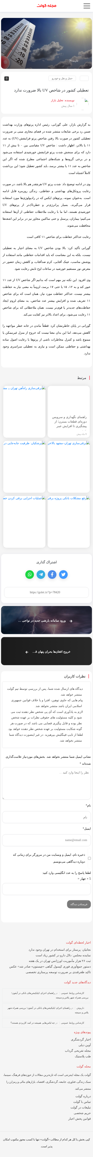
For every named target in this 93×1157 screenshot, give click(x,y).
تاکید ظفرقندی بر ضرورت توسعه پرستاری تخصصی (58, 972)
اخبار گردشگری (81, 1039)
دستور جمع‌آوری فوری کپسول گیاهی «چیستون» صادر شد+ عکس (50, 966)
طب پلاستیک (83, 1056)
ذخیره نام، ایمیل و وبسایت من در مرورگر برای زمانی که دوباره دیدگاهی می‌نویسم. (49, 858)
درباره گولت (83, 1096)
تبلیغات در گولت (81, 1107)
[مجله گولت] (46, 5)
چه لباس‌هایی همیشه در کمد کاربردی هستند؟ (33, 1022)
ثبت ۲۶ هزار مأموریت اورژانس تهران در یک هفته (60, 961)
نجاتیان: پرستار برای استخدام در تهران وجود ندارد (60, 949)
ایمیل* (87, 828)
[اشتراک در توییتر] (63, 574)
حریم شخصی (82, 1113)
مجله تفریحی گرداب (78, 1050)
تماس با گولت (82, 1101)
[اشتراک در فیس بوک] (52, 574)
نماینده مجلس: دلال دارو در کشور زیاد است (63, 955)
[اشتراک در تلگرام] (41, 574)
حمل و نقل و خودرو (62, 78)
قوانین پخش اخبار (79, 1118)
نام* (88, 805)
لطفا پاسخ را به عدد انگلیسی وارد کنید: (66, 872)
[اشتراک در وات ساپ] (29, 574)
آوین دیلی (85, 1045)
